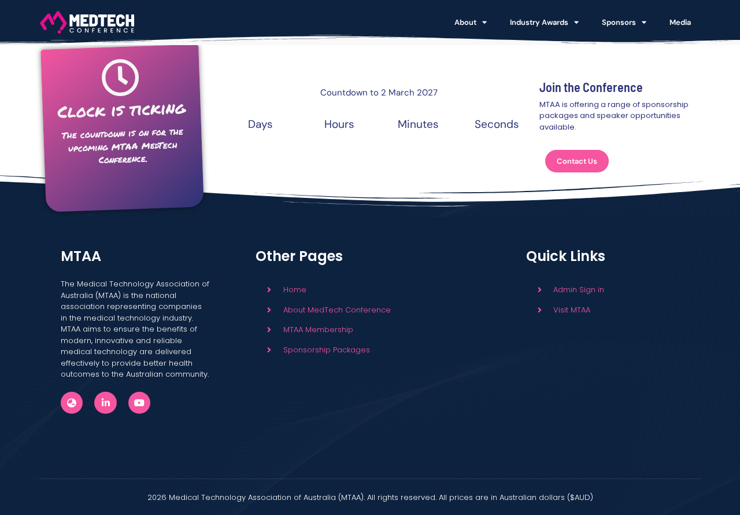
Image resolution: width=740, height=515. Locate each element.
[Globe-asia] (72, 403)
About (465, 22)
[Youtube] (139, 403)
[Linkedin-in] (105, 403)
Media (680, 22)
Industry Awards (539, 22)
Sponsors (619, 22)
